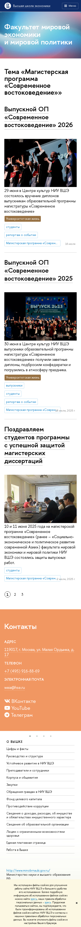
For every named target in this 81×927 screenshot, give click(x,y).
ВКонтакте (23, 701)
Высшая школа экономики (31, 6)
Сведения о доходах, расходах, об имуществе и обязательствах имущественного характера (39, 815)
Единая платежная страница (26, 843)
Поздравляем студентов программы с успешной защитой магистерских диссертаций (37, 444)
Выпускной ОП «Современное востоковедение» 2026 (38, 116)
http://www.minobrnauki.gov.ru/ (28, 870)
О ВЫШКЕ (14, 742)
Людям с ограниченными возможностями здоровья (35, 833)
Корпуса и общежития (22, 777)
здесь (34, 899)
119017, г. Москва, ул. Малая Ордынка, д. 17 (39, 652)
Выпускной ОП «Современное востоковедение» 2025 (38, 270)
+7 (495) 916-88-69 (22, 671)
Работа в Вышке (17, 850)
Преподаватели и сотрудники (27, 770)
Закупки (11, 784)
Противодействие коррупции (27, 806)
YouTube (20, 707)
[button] (30, 736)
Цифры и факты (17, 749)
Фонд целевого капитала (24, 799)
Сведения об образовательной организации (37, 824)
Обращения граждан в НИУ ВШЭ (29, 792)
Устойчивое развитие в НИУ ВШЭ (30, 763)
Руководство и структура (24, 756)
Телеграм (21, 714)
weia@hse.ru (14, 687)
